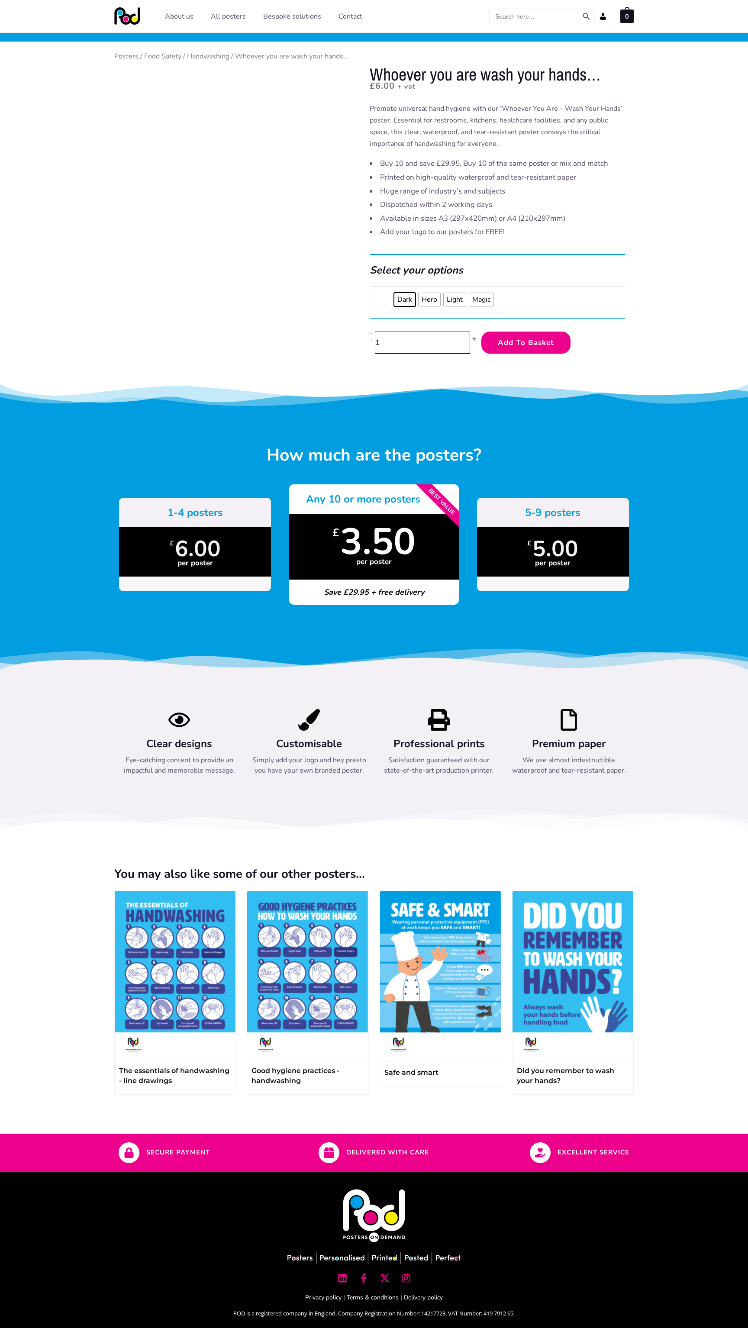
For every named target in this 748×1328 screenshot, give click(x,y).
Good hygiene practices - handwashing (295, 1076)
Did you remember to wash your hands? (565, 1076)
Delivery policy (423, 1297)
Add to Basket (526, 343)
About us (179, 16)
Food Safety (162, 56)
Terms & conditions (373, 1297)
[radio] (404, 299)
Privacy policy (323, 1297)
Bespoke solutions (292, 16)
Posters (126, 56)
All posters (228, 16)
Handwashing (208, 56)
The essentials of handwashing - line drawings (174, 1076)
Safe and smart (411, 1072)
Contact (350, 16)
